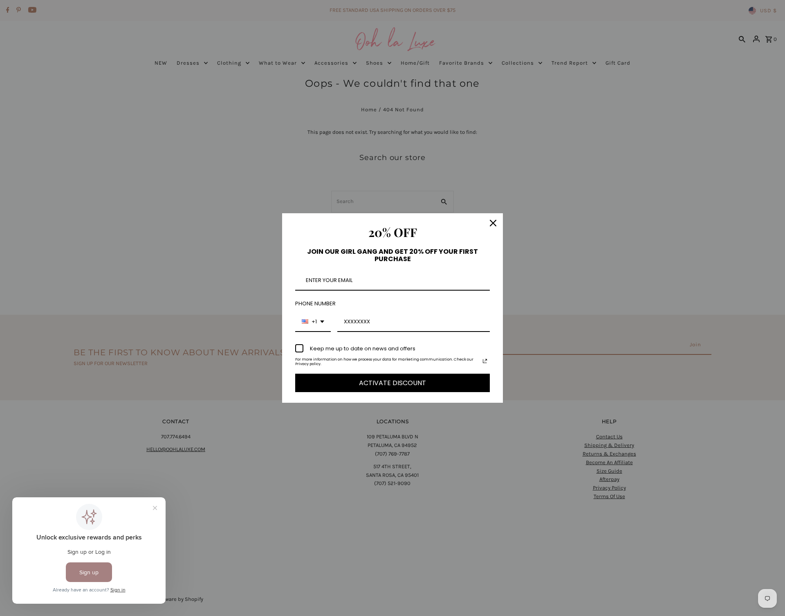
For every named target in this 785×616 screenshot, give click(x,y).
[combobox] (313, 322)
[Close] (493, 223)
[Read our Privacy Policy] (485, 361)
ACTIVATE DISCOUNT (392, 383)
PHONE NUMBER (315, 303)
